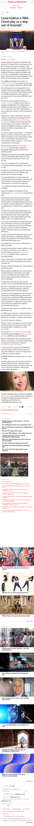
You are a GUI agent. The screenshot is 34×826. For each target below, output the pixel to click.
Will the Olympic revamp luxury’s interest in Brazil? (16, 616)
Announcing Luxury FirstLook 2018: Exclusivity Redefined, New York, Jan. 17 (14, 504)
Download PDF (29, 406)
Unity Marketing (8, 396)
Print (9, 12)
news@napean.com (15, 797)
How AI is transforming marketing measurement (15, 443)
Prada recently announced (17, 332)
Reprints (16, 406)
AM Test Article (6, 481)
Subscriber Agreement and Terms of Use (14, 811)
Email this (6, 406)
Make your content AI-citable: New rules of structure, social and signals (13, 775)
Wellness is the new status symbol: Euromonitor (15, 592)
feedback (22, 820)
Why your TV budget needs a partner (12, 431)
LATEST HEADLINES (5, 419)
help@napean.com (20, 794)
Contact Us (6, 814)
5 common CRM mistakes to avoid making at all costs (16, 433)
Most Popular (13, 7)
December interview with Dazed (11, 345)
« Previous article (5, 413)
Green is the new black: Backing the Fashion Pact (15, 484)
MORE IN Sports (6, 546)
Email (5, 12)
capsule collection (7, 103)
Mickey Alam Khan (8, 56)
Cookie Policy (26, 809)
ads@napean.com (6, 801)
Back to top (30, 621)
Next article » (29, 413)
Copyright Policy (16, 809)
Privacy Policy (6, 809)
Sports (3, 14)
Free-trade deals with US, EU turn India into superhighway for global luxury (14, 436)
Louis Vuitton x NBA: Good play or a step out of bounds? (15, 22)
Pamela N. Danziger (9, 59)
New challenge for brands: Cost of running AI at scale (16, 425)
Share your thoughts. (10, 410)
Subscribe (20, 7)
